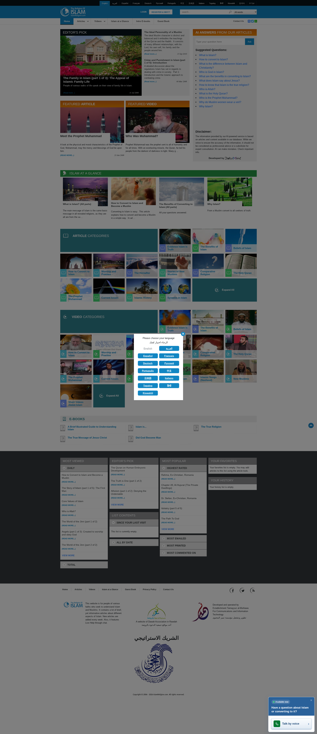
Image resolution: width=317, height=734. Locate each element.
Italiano (169, 378)
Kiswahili (148, 393)
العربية (169, 348)
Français (169, 356)
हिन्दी (169, 385)
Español (148, 356)
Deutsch (148, 363)
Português (148, 370)
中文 (169, 370)
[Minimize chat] (311, 700)
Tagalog (147, 385)
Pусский (169, 363)
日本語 (147, 378)
